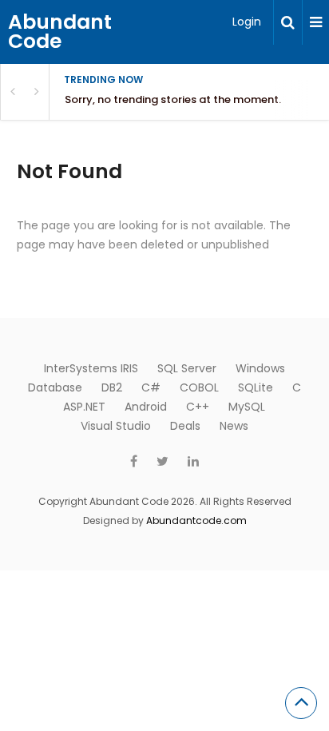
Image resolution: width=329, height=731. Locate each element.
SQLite (255, 387)
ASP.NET (84, 406)
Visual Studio (116, 425)
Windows (260, 368)
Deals (185, 425)
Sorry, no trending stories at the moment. (173, 99)
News (234, 425)
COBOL (199, 387)
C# (151, 387)
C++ (197, 406)
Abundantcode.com (196, 520)
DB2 (111, 387)
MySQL (246, 406)
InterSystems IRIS (91, 368)
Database (55, 387)
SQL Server (186, 368)
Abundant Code (60, 31)
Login (246, 22)
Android (146, 406)
